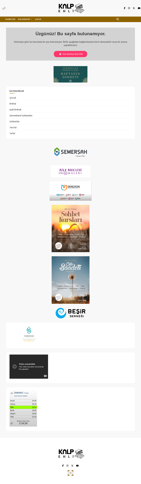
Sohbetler (10, 19)
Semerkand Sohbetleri (21, 115)
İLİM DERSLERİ (24, 19)
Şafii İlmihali (15, 109)
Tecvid (13, 127)
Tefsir (12, 133)
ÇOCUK (38, 19)
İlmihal (13, 103)
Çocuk (13, 97)
